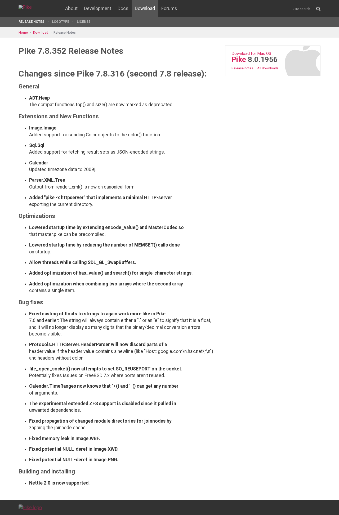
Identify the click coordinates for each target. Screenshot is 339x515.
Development (97, 8)
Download (145, 8)
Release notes (242, 68)
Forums (169, 8)
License (83, 22)
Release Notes (31, 22)
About (71, 8)
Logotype (60, 22)
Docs (123, 8)
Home (23, 32)
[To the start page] (30, 507)
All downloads (268, 68)
